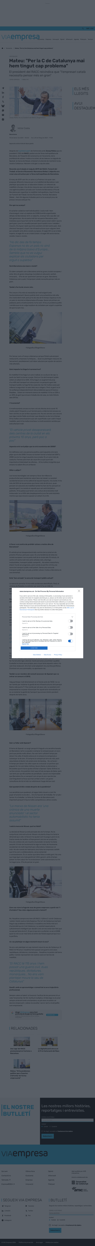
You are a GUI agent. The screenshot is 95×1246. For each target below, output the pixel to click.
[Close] (79, 591)
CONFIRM (34, 648)
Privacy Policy (58, 654)
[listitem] (47, 617)
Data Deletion (37, 654)
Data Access (47, 654)
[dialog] (47, 623)
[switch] (70, 621)
